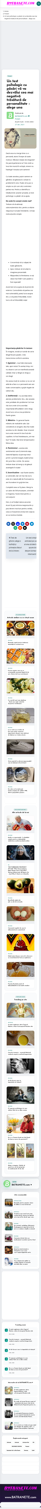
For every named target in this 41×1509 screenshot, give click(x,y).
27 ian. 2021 (19, 124)
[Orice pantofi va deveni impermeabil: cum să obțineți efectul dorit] (20, 752)
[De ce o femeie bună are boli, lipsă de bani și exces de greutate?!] (20, 1128)
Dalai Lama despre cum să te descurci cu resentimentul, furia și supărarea (20, 956)
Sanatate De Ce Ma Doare (13, 1450)
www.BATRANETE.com (20, 1497)
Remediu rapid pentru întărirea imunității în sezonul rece (18, 643)
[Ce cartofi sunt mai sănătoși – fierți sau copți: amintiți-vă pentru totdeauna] (20, 692)
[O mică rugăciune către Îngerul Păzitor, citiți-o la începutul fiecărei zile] (20, 1016)
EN (33, 1442)
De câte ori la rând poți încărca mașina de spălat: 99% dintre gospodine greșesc (17, 790)
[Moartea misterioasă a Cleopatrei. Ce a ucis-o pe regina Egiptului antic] (20, 1250)
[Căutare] (39, 3)
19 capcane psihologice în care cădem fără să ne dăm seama (17, 1109)
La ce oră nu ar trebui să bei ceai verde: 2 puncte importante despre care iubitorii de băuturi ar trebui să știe (18, 732)
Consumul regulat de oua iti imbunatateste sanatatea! (17, 928)
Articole (9, 1442)
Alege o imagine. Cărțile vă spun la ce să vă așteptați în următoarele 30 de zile (16, 1167)
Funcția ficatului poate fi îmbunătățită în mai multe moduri (18, 984)
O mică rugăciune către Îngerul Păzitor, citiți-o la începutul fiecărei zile (20, 1025)
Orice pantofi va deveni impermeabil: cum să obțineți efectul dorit (19, 762)
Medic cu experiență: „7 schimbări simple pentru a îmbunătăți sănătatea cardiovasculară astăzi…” (19, 839)
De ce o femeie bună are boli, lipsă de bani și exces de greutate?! (19, 1138)
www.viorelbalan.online (30, 1504)
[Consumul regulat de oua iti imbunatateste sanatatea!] (20, 919)
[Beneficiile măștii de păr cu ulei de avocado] (20, 891)
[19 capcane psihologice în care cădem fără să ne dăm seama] (20, 1100)
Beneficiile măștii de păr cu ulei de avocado (15, 901)
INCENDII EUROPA (17, 1446)
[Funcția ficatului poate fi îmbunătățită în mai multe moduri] (20, 975)
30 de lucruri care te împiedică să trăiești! (14, 1081)
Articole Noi (26, 1442)
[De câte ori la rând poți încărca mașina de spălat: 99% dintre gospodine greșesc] (20, 781)
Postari (10, 76)
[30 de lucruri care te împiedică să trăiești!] (20, 1072)
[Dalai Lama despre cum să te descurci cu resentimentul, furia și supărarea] (20, 947)
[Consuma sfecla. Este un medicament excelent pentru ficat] (20, 1238)
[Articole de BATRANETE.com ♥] (10, 115)
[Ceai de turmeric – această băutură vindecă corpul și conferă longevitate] (20, 1044)
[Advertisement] (20, 44)
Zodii (33, 1450)
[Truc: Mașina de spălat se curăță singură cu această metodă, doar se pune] (20, 1262)
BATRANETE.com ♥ (22, 116)
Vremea (26, 1450)
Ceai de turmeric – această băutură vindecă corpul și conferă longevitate (20, 1053)
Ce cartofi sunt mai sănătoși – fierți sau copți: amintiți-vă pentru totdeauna (17, 702)
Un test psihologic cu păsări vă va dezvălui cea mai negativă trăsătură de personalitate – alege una (20, 94)
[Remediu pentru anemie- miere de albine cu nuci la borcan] (20, 1203)
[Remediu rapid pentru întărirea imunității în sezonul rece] (20, 634)
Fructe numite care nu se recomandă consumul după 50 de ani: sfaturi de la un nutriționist (18, 672)
